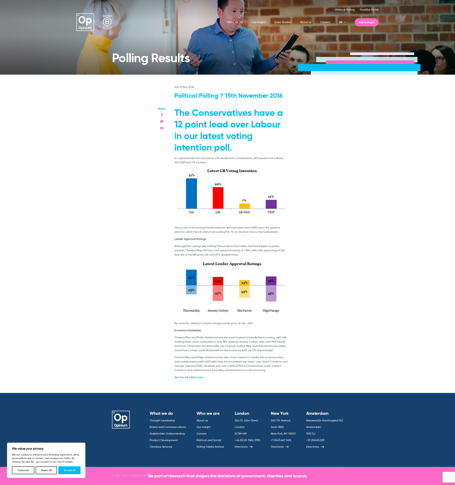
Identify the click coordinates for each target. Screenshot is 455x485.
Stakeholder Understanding (167, 433)
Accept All (69, 470)
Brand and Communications (168, 427)
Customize (23, 470)
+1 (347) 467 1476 (281, 440)
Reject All (46, 470)
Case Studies (282, 22)
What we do (235, 22)
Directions (241, 446)
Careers (325, 22)
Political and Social (209, 440)
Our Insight (259, 22)
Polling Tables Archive (210, 446)
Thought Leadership (162, 420)
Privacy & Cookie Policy (215, 475)
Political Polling (345, 9)
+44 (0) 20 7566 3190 (247, 440)
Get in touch (367, 22)
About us (305, 22)
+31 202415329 (315, 440)
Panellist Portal (369, 9)
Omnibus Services (161, 446)
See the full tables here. (189, 377)
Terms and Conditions (241, 475)
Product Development (164, 440)
